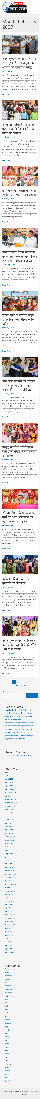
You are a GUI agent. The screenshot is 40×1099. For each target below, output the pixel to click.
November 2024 (11, 843)
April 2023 (9, 908)
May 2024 (9, 864)
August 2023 (10, 894)
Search (4, 691)
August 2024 (10, 854)
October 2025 (10, 806)
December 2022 (11, 921)
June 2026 (9, 779)
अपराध (7, 972)
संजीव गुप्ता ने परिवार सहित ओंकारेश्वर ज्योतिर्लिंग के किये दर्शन (19, 319)
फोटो (6, 1013)
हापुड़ (6, 1077)
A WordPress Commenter (14, 755)
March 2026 (9, 789)
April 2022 (9, 949)
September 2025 (11, 809)
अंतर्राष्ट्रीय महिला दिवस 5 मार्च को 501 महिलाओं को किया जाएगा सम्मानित (18, 517)
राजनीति (4, 137)
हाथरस (7, 1074)
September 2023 (11, 891)
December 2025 (11, 799)
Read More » (6, 94)
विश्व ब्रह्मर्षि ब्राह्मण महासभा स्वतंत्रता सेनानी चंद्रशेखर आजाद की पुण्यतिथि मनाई (19, 63)
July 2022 (8, 938)
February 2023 (10, 915)
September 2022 (11, 932)
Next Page (20, 686)
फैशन (6, 1010)
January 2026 (10, 796)
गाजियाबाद (8, 986)
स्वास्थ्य (7, 1067)
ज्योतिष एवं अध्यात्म (10, 996)
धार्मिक (4, 199)
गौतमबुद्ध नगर (9, 989)
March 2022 (9, 952)
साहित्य (4, 587)
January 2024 (10, 877)
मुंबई (6, 1027)
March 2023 (9, 911)
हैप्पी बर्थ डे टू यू (9, 1081)
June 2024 (9, 860)
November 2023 (11, 884)
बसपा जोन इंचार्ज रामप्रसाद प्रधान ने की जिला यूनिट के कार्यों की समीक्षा (18, 129)
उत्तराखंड (7, 979)
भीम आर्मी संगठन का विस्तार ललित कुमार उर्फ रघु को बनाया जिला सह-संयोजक (18, 385)
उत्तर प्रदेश (8, 976)
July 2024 (8, 857)
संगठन (4, 394)
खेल (6, 982)
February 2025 (10, 833)
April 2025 (9, 826)
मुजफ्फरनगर (8, 1023)
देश (3, 71)
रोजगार (7, 1037)
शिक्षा (6, 1050)
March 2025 (9, 830)
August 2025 (9, 813)
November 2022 (11, 925)
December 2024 (11, 840)
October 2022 (10, 928)
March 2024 (9, 871)
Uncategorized (10, 969)
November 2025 (11, 803)
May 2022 (9, 945)
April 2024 (9, 867)
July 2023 (8, 898)
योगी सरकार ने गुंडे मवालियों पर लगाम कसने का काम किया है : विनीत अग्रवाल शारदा (19, 256)
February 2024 (10, 874)
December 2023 (11, 881)
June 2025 (9, 820)
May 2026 (9, 782)
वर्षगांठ (7, 1044)
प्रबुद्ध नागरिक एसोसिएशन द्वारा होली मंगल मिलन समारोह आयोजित (19, 451)
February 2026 (10, 792)
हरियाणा (7, 1071)
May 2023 (9, 905)
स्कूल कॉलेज (8, 1064)
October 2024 (10, 847)
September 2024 (11, 850)
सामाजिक (4, 653)
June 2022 (9, 942)
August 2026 (10, 772)
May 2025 (9, 823)
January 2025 (10, 837)
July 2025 (8, 816)
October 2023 (10, 888)
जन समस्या (8, 993)
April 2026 (9, 786)
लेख (6, 1040)
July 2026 (8, 775)
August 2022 (9, 935)
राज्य (6, 1033)
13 (26, 682)
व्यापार (7, 1047)
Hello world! (30, 755)
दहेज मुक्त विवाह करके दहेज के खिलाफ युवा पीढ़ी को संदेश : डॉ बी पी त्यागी (19, 645)
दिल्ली (6, 999)
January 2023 (10, 918)
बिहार (6, 1016)
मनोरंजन (7, 1020)
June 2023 (9, 901)
